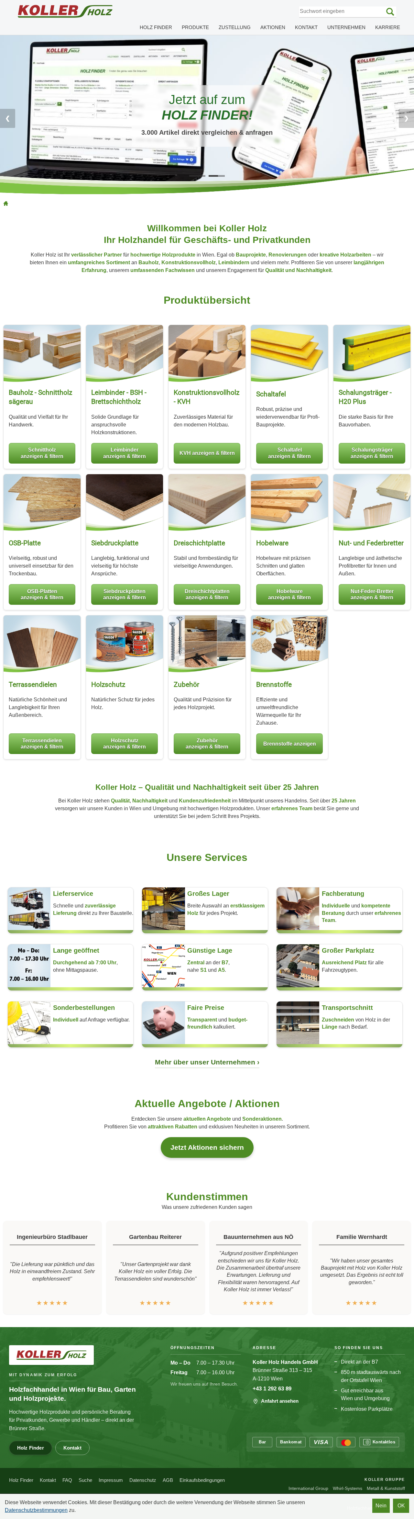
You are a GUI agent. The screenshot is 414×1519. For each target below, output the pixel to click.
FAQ (67, 1480)
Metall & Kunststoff (386, 1488)
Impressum (111, 1480)
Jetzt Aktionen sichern (207, 1147)
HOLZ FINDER (156, 27)
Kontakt (72, 1448)
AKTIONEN (272, 27)
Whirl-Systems (347, 1488)
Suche (85, 1480)
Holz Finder (30, 1448)
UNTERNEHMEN (346, 27)
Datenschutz (142, 1480)
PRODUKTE (195, 27)
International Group (308, 1488)
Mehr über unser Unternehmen (206, 1062)
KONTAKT (306, 27)
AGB (168, 1480)
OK (401, 1505)
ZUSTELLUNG (235, 27)
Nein (381, 1505)
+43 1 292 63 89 (272, 1389)
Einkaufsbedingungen (202, 1480)
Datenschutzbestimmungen (36, 1510)
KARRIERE (387, 27)
